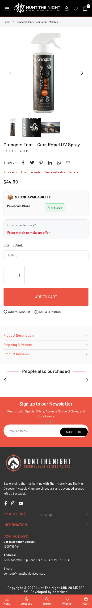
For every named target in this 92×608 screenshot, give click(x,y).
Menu (7, 603)
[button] (7, 8)
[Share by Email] (67, 162)
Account (26, 603)
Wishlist (67, 603)
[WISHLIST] (75, 8)
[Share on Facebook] (23, 162)
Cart (85, 603)
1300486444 (12, 546)
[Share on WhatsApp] (58, 162)
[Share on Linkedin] (50, 162)
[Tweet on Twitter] (32, 162)
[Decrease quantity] (9, 275)
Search (46, 603)
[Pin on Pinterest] (41, 162)
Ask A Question (49, 312)
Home (7, 21)
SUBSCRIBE (74, 432)
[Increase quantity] (30, 275)
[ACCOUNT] (66, 8)
